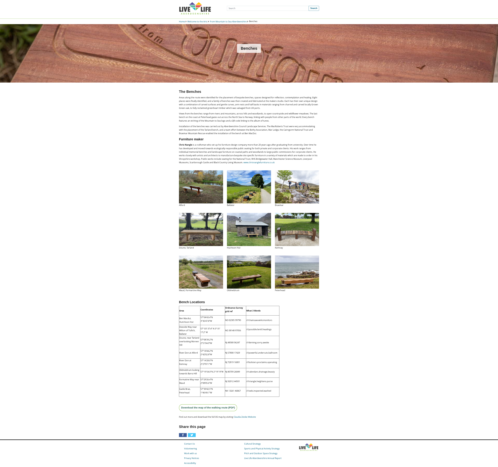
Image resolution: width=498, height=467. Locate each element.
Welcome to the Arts (197, 21)
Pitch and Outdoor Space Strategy (260, 453)
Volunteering (190, 448)
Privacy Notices (191, 458)
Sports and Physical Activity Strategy (262, 448)
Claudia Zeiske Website (245, 416)
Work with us (190, 453)
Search (313, 8)
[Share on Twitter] (192, 435)
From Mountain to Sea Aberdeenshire (228, 21)
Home (182, 21)
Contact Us (189, 443)
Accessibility (190, 463)
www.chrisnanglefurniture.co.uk (259, 162)
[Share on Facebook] (183, 435)
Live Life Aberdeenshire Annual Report (263, 458)
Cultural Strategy (252, 443)
